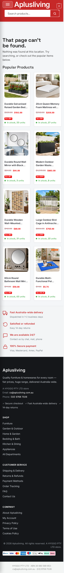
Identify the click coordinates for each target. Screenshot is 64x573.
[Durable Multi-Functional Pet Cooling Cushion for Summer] (48, 260)
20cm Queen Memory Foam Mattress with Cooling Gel (47, 105)
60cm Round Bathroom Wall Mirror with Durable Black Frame (16, 280)
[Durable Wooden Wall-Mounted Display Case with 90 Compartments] (16, 202)
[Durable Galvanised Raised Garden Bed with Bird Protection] (16, 86)
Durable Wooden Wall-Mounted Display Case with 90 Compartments (16, 222)
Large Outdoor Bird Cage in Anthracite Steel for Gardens (46, 222)
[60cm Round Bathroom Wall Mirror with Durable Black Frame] (16, 260)
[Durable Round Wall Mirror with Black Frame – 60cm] (16, 144)
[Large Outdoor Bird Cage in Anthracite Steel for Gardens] (48, 202)
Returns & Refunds (13, 475)
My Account (9, 518)
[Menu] (8, 4)
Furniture (7, 423)
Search (54, 13)
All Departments (11, 454)
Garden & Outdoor (13, 428)
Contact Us (9, 496)
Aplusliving (32, 4)
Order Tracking (11, 486)
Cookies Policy (11, 533)
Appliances (9, 449)
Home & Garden (11, 433)
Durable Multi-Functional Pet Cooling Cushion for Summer (47, 280)
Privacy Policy (10, 523)
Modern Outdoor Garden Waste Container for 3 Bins (47, 164)
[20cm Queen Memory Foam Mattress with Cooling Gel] (48, 86)
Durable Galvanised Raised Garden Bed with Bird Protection (15, 105)
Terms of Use (10, 528)
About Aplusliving (12, 512)
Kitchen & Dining (12, 443)
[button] (58, 6)
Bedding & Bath (11, 438)
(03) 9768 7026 (19, 396)
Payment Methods (13, 480)
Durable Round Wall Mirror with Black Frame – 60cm (15, 164)
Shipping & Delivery (13, 470)
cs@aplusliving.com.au (21, 392)
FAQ (5, 491)
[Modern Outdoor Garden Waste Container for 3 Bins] (48, 144)
